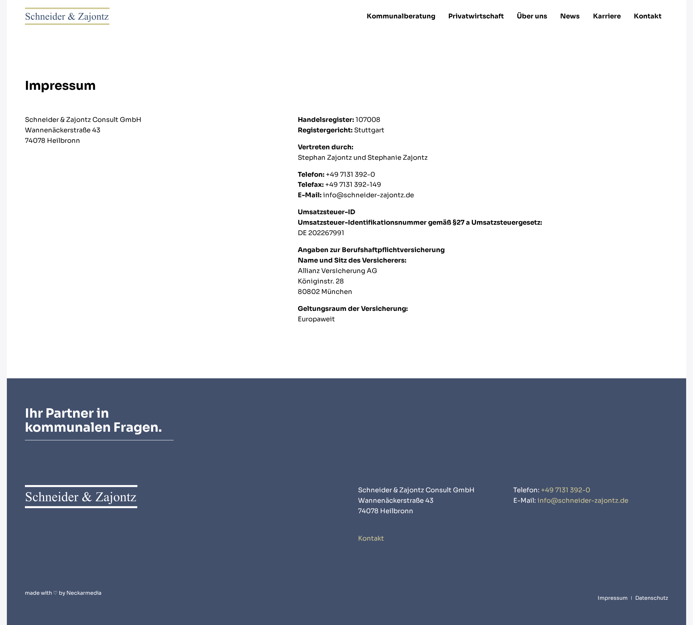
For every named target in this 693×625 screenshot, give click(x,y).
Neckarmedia (83, 593)
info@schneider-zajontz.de (582, 500)
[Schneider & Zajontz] (67, 16)
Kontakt (371, 538)
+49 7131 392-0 (565, 490)
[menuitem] (401, 16)
